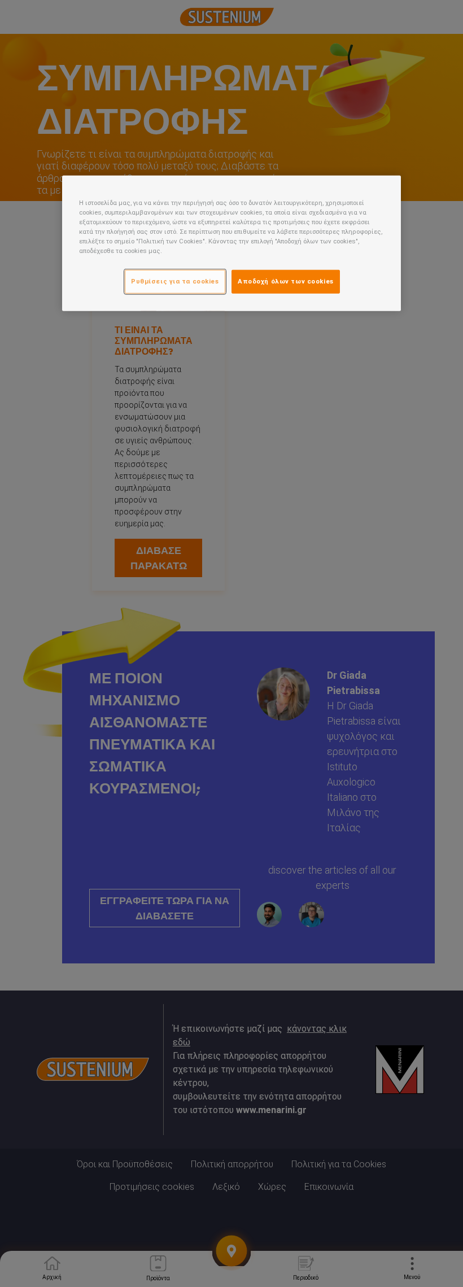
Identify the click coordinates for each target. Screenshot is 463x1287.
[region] (231, 243)
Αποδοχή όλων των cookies (286, 281)
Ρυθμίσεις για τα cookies (175, 281)
